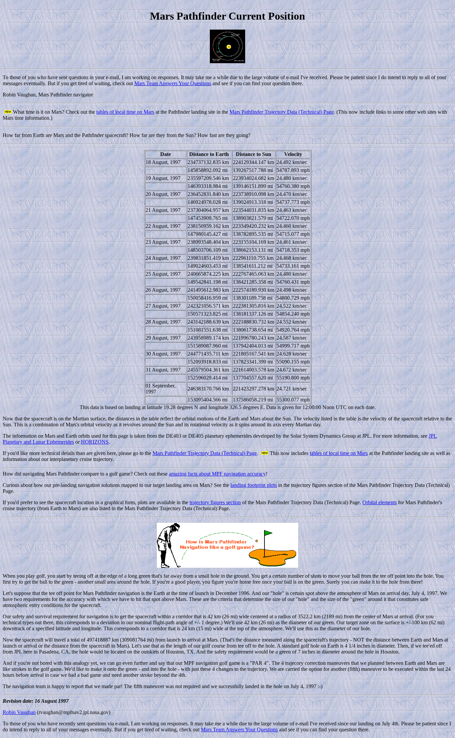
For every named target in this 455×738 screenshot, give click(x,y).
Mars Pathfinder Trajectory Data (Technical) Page (281, 112)
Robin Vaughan (19, 712)
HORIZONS (95, 442)
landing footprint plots (253, 485)
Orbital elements (379, 502)
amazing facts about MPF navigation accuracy (217, 474)
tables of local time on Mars (125, 112)
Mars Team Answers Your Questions (172, 83)
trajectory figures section (215, 502)
